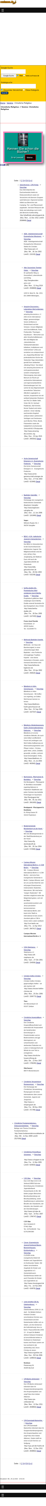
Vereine (10, 103)
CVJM (2, 164)
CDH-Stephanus (30, 947)
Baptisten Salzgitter (31, 495)
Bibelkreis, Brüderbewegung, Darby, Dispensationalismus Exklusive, (34, 727)
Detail (29, 220)
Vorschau (23, 187)
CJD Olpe (27, 1178)
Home (2, 103)
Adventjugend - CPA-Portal (29, 185)
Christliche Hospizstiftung (33, 1017)
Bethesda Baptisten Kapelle (33, 640)
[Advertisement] (23, 39)
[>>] (30, 180)
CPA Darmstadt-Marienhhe (33, 1420)
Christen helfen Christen (32, 976)
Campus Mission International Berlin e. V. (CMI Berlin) (34, 865)
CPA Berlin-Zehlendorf (32, 1379)
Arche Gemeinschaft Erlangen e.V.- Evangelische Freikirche (33, 461)
